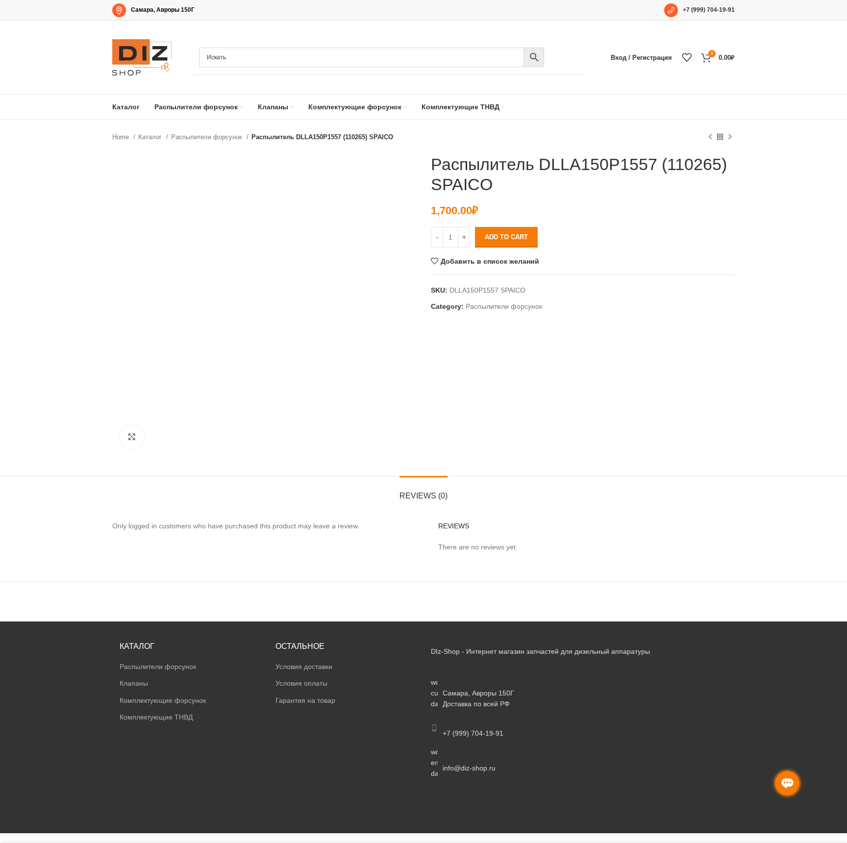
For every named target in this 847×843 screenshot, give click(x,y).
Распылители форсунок (207, 137)
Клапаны (134, 683)
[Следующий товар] (730, 137)
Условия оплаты (301, 683)
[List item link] (579, 728)
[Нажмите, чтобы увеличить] (132, 436)
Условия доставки (303, 666)
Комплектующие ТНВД (156, 717)
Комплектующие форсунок (163, 700)
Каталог (151, 137)
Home (121, 137)
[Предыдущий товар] (710, 137)
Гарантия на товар (305, 700)
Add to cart (506, 237)
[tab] (423, 491)
